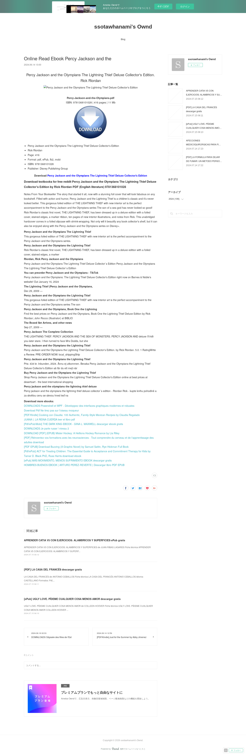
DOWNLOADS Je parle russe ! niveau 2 (46, 428)
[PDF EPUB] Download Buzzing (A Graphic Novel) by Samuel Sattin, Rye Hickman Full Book (76, 446)
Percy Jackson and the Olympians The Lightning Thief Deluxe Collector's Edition (97, 175)
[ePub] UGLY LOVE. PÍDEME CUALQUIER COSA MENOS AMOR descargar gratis (72, 599)
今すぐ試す (163, 6)
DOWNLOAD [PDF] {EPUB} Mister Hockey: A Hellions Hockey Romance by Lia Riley (71, 433)
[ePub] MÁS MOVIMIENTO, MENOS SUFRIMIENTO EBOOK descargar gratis (68, 460)
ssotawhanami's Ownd (123, 27)
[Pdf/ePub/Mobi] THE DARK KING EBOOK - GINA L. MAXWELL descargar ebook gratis (73, 424)
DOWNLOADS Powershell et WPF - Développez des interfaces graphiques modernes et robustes (79, 405)
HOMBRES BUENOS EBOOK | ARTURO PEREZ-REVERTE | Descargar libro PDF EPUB (74, 465)
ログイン (185, 6)
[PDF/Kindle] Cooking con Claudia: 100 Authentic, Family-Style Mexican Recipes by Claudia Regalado (82, 415)
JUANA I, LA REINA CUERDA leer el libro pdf (49, 419)
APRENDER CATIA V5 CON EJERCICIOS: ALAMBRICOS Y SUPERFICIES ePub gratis (74, 540)
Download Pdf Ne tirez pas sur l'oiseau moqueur (51, 410)
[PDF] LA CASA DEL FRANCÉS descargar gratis (53, 569)
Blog (123, 39)
